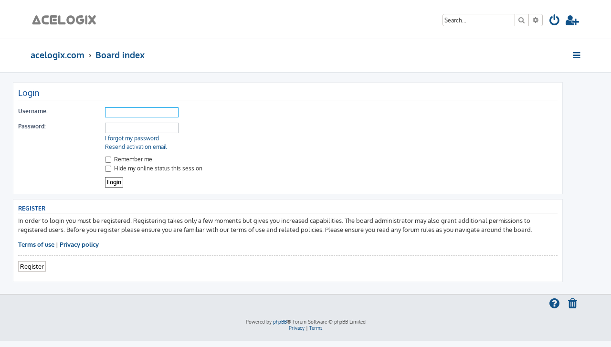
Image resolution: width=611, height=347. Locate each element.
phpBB (280, 322)
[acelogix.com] (67, 19)
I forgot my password (132, 138)
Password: (32, 126)
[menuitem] (555, 21)
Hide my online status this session (157, 168)
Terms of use (36, 244)
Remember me (132, 159)
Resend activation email (136, 146)
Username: (33, 111)
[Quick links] (577, 54)
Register (32, 266)
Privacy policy (79, 244)
